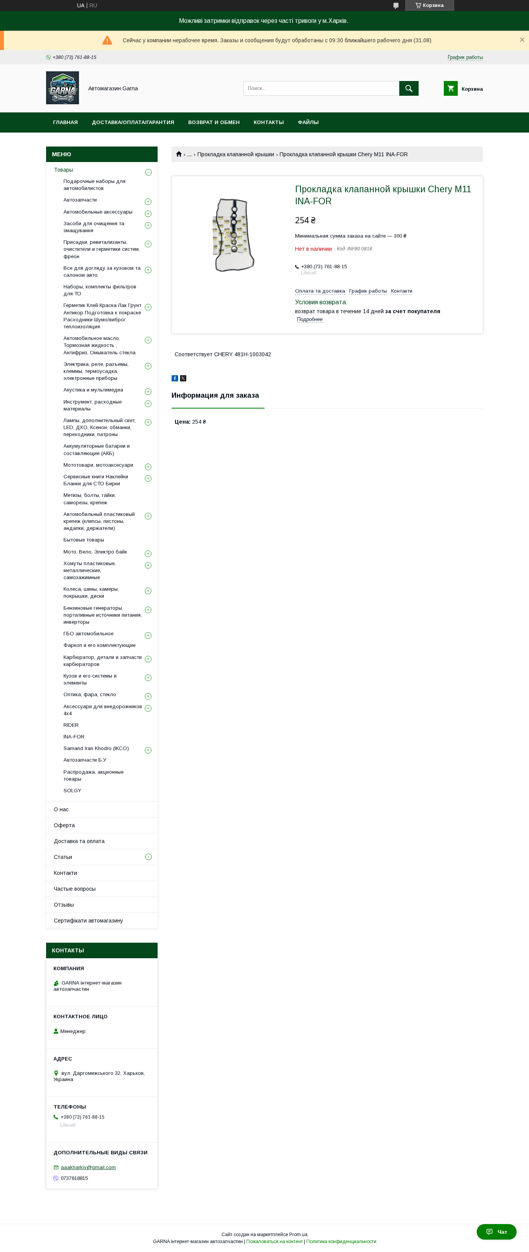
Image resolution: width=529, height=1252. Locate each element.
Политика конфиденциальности (341, 1241)
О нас (61, 809)
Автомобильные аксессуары (98, 212)
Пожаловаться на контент (274, 1241)
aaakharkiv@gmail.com (88, 1167)
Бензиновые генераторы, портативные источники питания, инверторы (103, 615)
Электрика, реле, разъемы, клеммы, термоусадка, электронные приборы (96, 371)
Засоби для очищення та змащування (94, 227)
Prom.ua (298, 1234)
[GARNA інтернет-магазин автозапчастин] (62, 102)
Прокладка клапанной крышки (236, 154)
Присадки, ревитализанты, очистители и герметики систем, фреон (102, 249)
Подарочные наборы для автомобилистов (94, 184)
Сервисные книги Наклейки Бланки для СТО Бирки (96, 480)
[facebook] (175, 379)
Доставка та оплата (79, 841)
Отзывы (64, 905)
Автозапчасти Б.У (85, 760)
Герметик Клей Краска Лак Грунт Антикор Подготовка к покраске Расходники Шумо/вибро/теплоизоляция (102, 315)
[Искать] (409, 88)
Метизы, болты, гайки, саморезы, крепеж (90, 498)
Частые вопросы (75, 889)
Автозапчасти (80, 200)
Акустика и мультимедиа (93, 390)
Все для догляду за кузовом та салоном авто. (102, 271)
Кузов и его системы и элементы (90, 679)
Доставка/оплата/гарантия (133, 122)
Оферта (64, 825)
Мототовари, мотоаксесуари (98, 465)
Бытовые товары (84, 540)
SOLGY (72, 790)
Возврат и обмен (214, 122)
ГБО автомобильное (88, 633)
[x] (183, 379)
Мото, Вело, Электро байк (95, 552)
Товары (63, 170)
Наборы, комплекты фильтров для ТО (100, 290)
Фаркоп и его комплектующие (100, 645)
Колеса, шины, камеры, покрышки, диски (91, 592)
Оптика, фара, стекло (90, 694)
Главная (65, 122)
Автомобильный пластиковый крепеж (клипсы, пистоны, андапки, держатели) (99, 521)
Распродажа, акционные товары (94, 775)
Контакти (65, 873)
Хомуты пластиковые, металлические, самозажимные (90, 570)
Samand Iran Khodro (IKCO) (96, 748)
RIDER (71, 725)
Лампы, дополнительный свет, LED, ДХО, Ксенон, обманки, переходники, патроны (100, 427)
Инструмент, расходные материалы (93, 405)
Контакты (269, 122)
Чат (502, 1232)
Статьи (63, 857)
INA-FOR (74, 737)
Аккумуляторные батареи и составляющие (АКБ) (97, 449)
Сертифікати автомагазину (88, 920)
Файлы (308, 122)
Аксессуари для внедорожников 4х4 (103, 710)
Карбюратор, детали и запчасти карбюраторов (103, 660)
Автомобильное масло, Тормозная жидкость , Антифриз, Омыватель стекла (100, 345)
